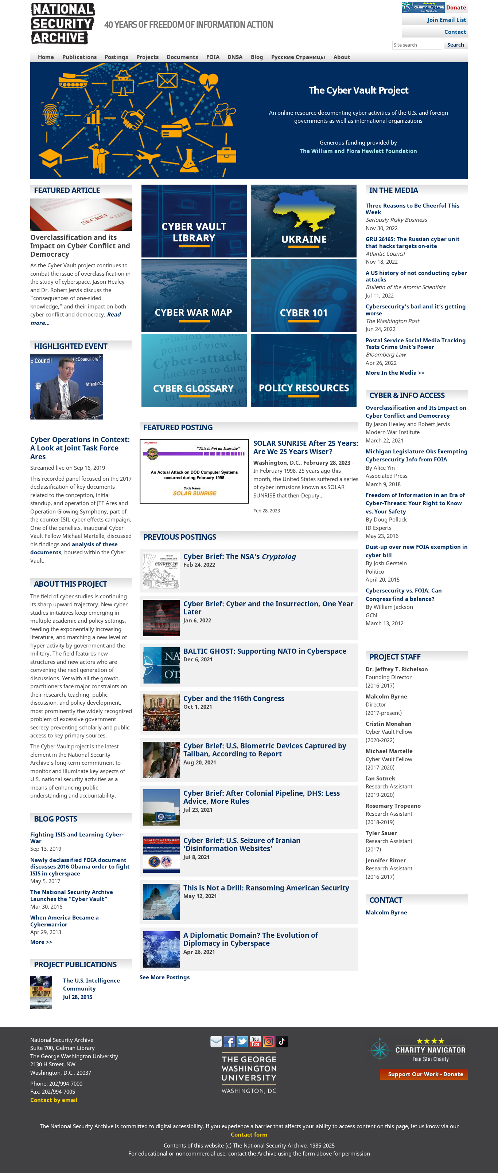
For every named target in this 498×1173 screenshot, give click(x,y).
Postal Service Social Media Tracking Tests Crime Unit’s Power (416, 343)
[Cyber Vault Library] (194, 222)
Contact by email (54, 1099)
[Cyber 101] (303, 296)
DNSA (234, 56)
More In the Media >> (395, 372)
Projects (147, 56)
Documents (182, 56)
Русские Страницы (298, 56)
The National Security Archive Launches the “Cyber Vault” (71, 895)
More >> (41, 941)
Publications (79, 56)
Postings (116, 56)
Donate (456, 7)
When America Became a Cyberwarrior (64, 921)
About (342, 56)
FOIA (212, 56)
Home (46, 56)
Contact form (249, 1134)
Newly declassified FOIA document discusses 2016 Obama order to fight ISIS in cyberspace (80, 866)
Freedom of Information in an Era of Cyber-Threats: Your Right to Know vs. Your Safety (415, 503)
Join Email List (447, 19)
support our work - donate (425, 1074)
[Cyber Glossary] (194, 371)
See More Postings (165, 977)
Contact (455, 31)
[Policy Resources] (303, 371)
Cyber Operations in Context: (80, 439)
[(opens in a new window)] (194, 296)
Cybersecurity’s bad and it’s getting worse (416, 310)
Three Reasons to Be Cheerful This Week (412, 209)
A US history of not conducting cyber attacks (416, 276)
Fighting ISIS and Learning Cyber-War (77, 838)
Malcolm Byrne (386, 912)
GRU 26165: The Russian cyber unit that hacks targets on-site (413, 242)
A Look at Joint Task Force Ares (74, 452)
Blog (257, 56)
